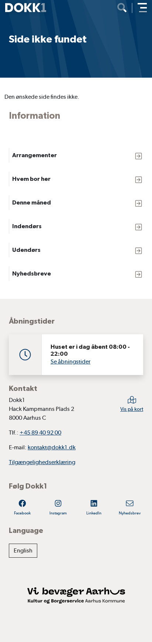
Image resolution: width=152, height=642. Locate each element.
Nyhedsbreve (31, 273)
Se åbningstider (70, 361)
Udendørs (26, 249)
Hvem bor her (31, 178)
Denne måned (31, 202)
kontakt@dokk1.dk (52, 447)
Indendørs (27, 226)
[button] (142, 7)
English (23, 550)
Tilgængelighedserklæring (42, 462)
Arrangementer (34, 155)
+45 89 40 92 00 (40, 432)
